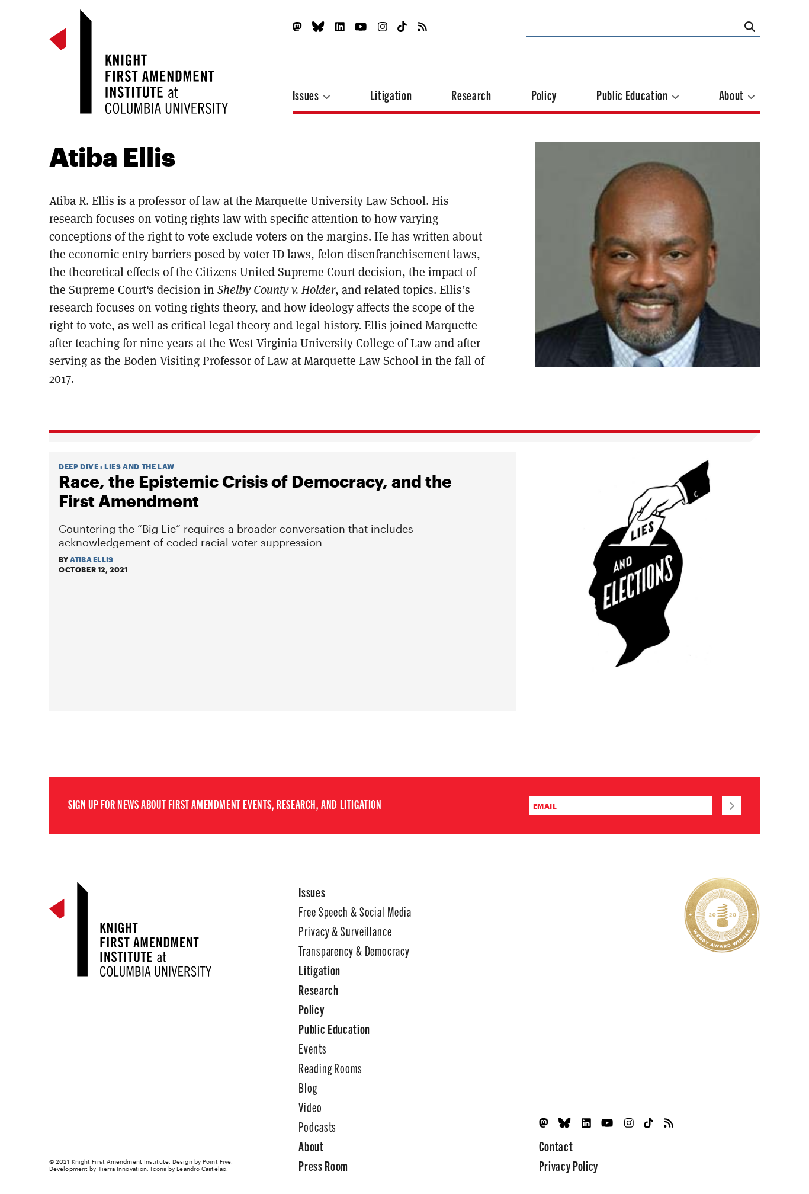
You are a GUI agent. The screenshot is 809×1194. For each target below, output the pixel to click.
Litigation (391, 95)
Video (310, 1107)
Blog (307, 1087)
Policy (544, 95)
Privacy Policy (568, 1165)
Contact (556, 1146)
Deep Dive (78, 466)
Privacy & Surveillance (344, 931)
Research (471, 95)
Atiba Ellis (92, 559)
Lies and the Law (139, 466)
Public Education (633, 95)
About (732, 95)
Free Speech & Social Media (355, 911)
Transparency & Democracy (353, 950)
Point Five (217, 1161)
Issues (307, 95)
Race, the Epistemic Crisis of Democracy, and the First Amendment (255, 491)
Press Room (323, 1165)
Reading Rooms (330, 1067)
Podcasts (317, 1126)
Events (312, 1048)
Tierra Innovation (122, 1168)
